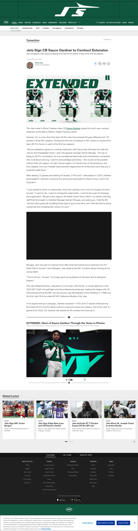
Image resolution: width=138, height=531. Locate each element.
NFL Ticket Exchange (49, 482)
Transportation (73, 475)
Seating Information (73, 465)
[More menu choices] (79, 22)
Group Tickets (49, 472)
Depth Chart (93, 479)
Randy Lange (39, 63)
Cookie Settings (87, 523)
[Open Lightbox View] (68, 358)
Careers (27, 468)
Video (111, 468)
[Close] (134, 523)
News (111, 461)
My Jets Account (49, 465)
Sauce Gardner (74, 128)
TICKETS (49, 461)
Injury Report (93, 482)
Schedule (93, 468)
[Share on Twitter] (100, 65)
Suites (49, 479)
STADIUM (73, 461)
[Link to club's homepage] (6, 22)
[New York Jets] (69, 509)
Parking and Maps (73, 472)
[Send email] (104, 65)
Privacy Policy (46, 529)
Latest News (111, 465)
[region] (69, 523)
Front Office (93, 475)
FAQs (27, 465)
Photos (111, 472)
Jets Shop (27, 475)
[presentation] (134, 442)
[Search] (97, 22)
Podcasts (111, 475)
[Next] (84, 379)
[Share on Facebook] (95, 65)
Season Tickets (49, 468)
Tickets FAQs (49, 486)
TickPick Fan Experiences (49, 489)
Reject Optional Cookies (106, 523)
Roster (93, 465)
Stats (93, 486)
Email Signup (27, 479)
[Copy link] (108, 64)
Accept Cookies (123, 523)
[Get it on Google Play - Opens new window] (76, 500)
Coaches (93, 472)
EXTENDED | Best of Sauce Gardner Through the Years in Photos (65, 323)
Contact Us (27, 482)
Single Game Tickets (49, 475)
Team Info (93, 461)
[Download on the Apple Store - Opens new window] (61, 500)
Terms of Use (27, 472)
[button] (69, 235)
